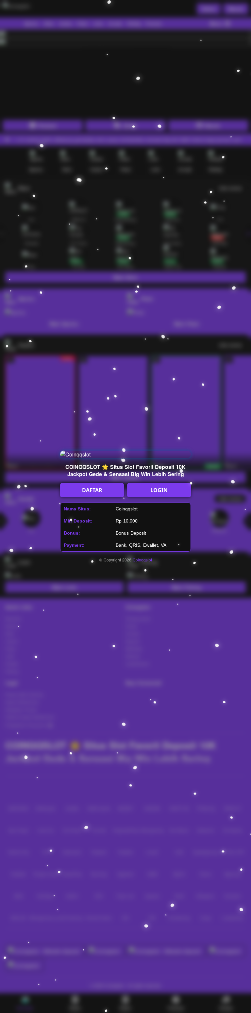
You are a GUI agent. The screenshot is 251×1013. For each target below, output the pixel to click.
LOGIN (159, 490)
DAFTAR (92, 490)
